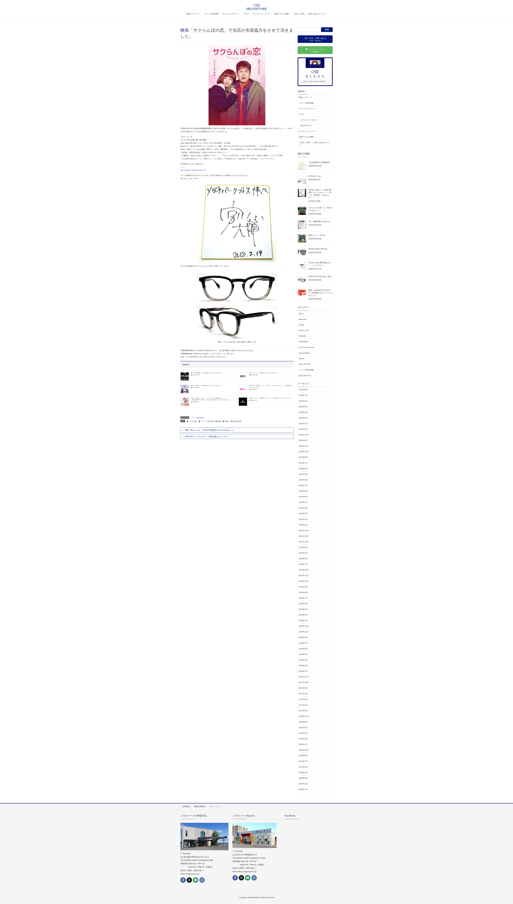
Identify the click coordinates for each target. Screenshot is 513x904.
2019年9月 (303, 587)
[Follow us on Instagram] (202, 880)
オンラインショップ (307, 131)
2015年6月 (303, 767)
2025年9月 (303, 440)
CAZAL (302, 325)
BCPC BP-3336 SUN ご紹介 (320, 276)
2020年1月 (303, 564)
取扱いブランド (305, 97)
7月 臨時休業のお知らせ (319, 221)
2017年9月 (303, 688)
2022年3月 (303, 513)
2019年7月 (303, 598)
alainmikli (302, 319)
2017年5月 (303, 699)
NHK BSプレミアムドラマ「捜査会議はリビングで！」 (208, 436)
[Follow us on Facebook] (183, 880)
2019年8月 (303, 592)
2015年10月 (304, 750)
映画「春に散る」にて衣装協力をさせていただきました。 (206, 385)
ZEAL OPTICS (305, 364)
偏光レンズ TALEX (317, 235)
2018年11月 (303, 632)
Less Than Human (306, 347)
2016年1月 (303, 744)
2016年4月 (303, 733)
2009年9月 (303, 778)
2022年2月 (303, 519)
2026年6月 (303, 401)
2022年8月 (303, 497)
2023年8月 (303, 457)
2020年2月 (303, 559)
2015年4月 (303, 772)
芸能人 (227, 421)
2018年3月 (303, 660)
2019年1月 (303, 620)
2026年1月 (303, 429)
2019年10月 (304, 581)
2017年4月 (303, 705)
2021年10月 (304, 542)
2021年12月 (304, 530)
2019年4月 (303, 604)
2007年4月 (303, 784)
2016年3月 (303, 739)
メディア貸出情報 (197, 418)
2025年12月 (304, 435)
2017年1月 (303, 711)
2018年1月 (303, 671)
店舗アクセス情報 (306, 137)
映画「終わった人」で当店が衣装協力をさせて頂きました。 (210, 430)
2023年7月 (303, 463)
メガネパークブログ (308, 120)
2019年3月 (303, 609)
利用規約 (186, 806)
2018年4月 (303, 654)
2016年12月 (304, 716)
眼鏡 (219, 421)
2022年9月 (303, 491)
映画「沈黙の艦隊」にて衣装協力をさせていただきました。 (207, 373)
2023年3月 (303, 485)
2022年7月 (303, 502)
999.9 (301, 314)
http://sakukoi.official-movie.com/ (193, 170)
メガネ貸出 (193, 421)
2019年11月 (303, 575)
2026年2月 (303, 423)
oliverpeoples (304, 353)
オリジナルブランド (307, 109)
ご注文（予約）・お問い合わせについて (314, 144)
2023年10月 (304, 452)
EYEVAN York (314, 176)
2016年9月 (303, 722)
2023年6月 (303, 469)
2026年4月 (303, 412)
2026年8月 (303, 390)
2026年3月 (303, 418)
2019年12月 (304, 570)
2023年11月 (303, 446)
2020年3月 (303, 553)
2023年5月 (303, 474)
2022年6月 (303, 508)
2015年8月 (303, 755)
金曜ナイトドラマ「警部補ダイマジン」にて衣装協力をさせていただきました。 (271, 398)
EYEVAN (302, 336)
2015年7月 (303, 761)
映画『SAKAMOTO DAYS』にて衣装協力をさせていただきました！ (320, 292)
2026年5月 (303, 407)
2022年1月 (303, 525)
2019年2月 (303, 615)
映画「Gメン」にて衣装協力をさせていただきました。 (264, 373)
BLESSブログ (306, 126)
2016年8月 (303, 727)
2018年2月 (303, 665)
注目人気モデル (305, 375)
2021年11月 (303, 536)
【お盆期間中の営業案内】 (319, 162)
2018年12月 (304, 626)
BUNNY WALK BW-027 (318, 249)
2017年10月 (304, 682)
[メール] (195, 880)
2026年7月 (303, 395)
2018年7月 (303, 643)
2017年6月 (303, 694)
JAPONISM (303, 342)
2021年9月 (303, 547)
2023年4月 (303, 480)
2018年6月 (303, 649)
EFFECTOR (304, 330)
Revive (301, 358)
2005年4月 (303, 789)
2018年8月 (303, 637)
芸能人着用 (237, 421)
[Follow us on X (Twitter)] (189, 880)
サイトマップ (215, 806)
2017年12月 (304, 677)
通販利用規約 (199, 806)
